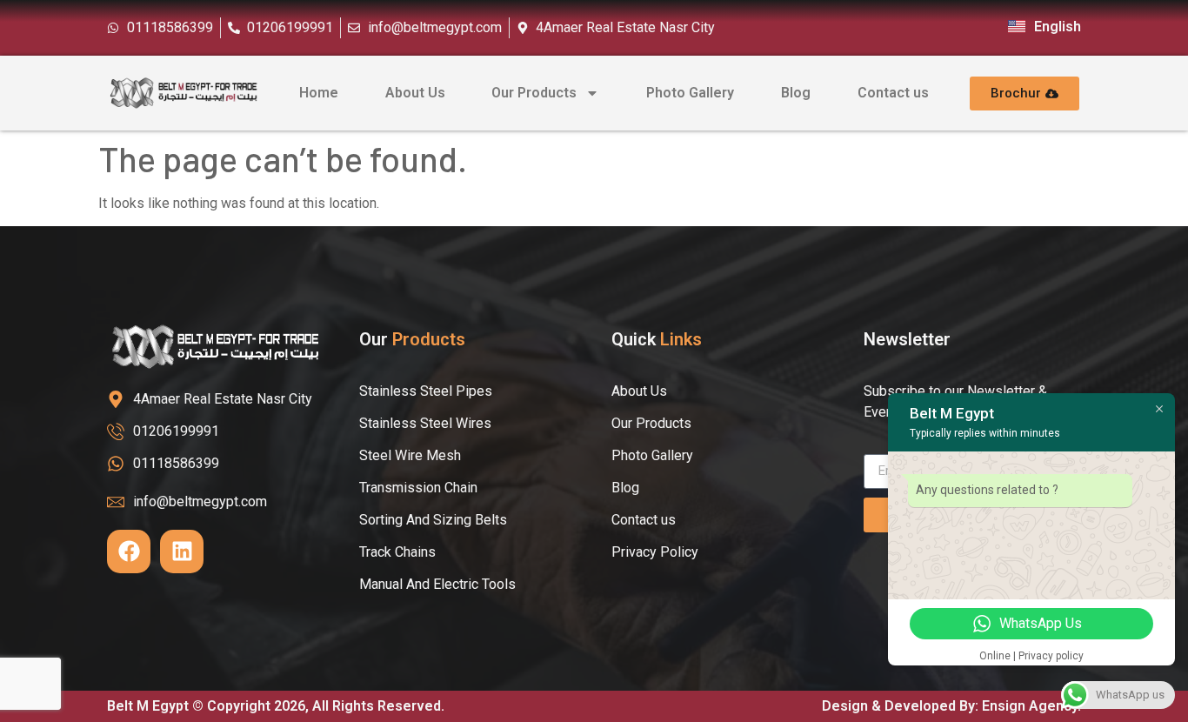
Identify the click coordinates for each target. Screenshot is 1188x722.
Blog (796, 92)
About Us (415, 92)
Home (318, 92)
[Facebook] (128, 551)
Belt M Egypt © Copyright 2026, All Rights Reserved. (275, 706)
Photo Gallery (690, 92)
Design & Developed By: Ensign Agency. (951, 706)
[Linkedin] (182, 551)
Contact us (893, 92)
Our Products (534, 92)
